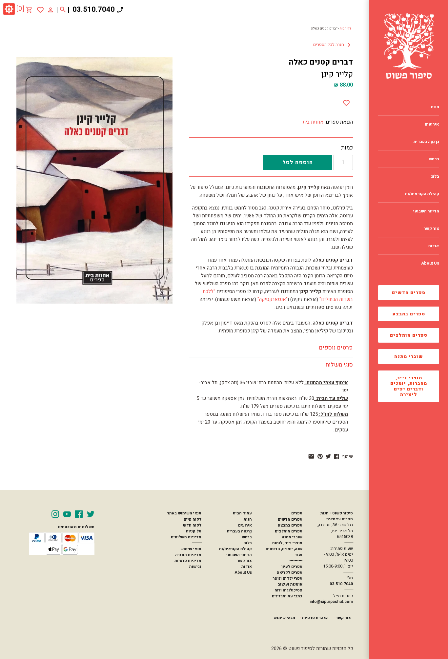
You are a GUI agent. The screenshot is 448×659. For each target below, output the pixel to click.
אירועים (245, 525)
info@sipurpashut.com (331, 602)
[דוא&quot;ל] (311, 456)
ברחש (247, 537)
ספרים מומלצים (408, 335)
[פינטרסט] (320, 456)
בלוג (248, 543)
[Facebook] (79, 514)
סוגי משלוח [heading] (339, 364)
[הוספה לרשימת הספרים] (346, 101)
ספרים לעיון (291, 566)
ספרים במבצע (409, 313)
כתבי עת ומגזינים (287, 596)
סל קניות (193, 531)
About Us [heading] (430, 263)
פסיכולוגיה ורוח (288, 590)
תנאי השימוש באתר (184, 513)
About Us (243, 572)
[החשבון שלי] (50, 9)
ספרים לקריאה (289, 572)
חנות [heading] (435, 107)
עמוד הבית (242, 513)
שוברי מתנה (408, 356)
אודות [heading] (433, 246)
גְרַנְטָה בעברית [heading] (426, 142)
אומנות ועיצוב (290, 584)
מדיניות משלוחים (186, 537)
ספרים (296, 513)
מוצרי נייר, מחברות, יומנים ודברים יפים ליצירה (408, 386)
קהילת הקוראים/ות (235, 549)
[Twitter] (90, 514)
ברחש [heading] (434, 159)
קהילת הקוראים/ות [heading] (422, 194)
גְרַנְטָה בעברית (239, 531)
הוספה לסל (297, 162)
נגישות (195, 566)
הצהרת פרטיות (315, 618)
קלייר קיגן (337, 74)
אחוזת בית (313, 122)
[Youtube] (67, 514)
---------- (295, 561)
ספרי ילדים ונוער (287, 578)
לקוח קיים (192, 519)
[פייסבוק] (336, 456)
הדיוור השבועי (239, 555)
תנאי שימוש (190, 549)
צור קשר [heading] (431, 228)
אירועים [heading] (432, 124)
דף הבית (345, 28)
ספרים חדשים (408, 292)
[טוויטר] (328, 456)
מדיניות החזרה (188, 555)
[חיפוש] (63, 10)
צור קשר (244, 561)
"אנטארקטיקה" (272, 299)
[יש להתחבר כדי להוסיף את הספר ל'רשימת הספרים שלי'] (40, 10)
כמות (347, 148)
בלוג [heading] (435, 176)
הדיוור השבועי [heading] (426, 211)
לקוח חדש (192, 525)
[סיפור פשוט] (408, 46)
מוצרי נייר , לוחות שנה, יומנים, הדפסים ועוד (284, 549)
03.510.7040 (93, 9)
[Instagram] (55, 514)
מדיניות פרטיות (187, 561)
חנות (248, 519)
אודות (246, 566)
